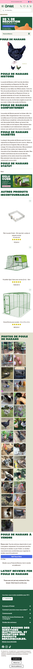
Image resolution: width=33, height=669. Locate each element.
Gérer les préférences (16, 666)
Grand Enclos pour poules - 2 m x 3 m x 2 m (16, 322)
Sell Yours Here (16, 556)
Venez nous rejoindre (9, 641)
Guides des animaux (9, 622)
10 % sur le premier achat (16, 1)
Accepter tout (16, 658)
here (16, 583)
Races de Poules (3, 14)
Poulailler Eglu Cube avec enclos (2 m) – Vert (16, 279)
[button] (16, 622)
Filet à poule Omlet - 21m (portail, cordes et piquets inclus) (16, 235)
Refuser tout (16, 662)
